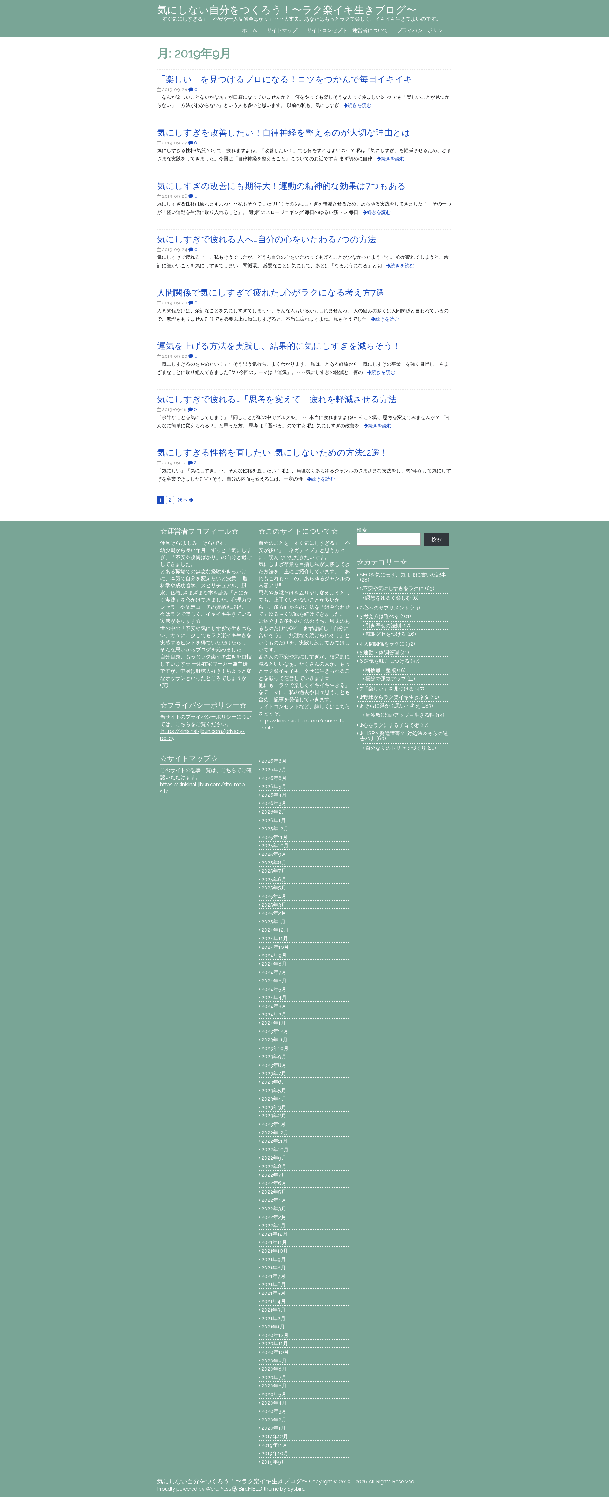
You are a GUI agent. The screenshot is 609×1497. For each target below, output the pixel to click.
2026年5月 (273, 786)
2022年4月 (273, 1200)
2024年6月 (274, 981)
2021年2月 (273, 1318)
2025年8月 (273, 863)
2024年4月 (274, 998)
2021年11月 (274, 1242)
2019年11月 (274, 1445)
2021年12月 (274, 1234)
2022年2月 (273, 1217)
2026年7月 (273, 770)
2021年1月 (273, 1327)
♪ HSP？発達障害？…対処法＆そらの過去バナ (404, 736)
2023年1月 (273, 1124)
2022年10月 (275, 1150)
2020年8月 (274, 1369)
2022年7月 (273, 1175)
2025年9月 (273, 854)
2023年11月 (274, 1040)
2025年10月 (275, 845)
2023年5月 (273, 1091)
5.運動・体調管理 (379, 652)
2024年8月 (274, 964)
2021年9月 (273, 1259)
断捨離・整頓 (380, 670)
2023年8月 (273, 1065)
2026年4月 (274, 795)
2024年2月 (273, 1014)
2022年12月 (274, 1133)
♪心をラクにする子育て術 (389, 725)
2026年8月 (274, 761)
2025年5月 (273, 888)
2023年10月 (275, 1048)
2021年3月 (273, 1310)
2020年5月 (273, 1394)
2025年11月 (274, 837)
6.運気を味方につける (384, 661)
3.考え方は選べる (379, 616)
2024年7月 (273, 972)
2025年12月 (274, 829)
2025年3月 (273, 905)
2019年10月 (274, 1453)
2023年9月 (273, 1057)
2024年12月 (275, 930)
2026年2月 (273, 812)
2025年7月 (273, 871)
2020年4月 (274, 1403)
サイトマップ (282, 30)
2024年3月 (273, 1006)
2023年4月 (273, 1099)
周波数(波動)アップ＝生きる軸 (400, 715)
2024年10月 (275, 947)
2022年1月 (273, 1225)
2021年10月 (274, 1251)
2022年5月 (273, 1192)
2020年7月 (273, 1377)
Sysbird (296, 1489)
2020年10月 (275, 1352)
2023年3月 (273, 1107)
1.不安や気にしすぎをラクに (392, 588)
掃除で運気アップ (385, 679)
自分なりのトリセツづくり (395, 748)
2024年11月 (274, 938)
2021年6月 (273, 1284)
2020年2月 (273, 1420)
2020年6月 (274, 1386)
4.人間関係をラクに (382, 644)
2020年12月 (275, 1335)
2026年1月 (273, 820)
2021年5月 (273, 1293)
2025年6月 (273, 879)
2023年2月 (273, 1116)
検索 (362, 530)
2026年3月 (273, 803)
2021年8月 (273, 1268)
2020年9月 (274, 1361)
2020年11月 (274, 1344)
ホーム (249, 30)
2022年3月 (273, 1209)
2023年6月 (273, 1082)
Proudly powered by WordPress (194, 1489)
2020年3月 (273, 1411)
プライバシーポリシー (422, 30)
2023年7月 (273, 1073)
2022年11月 (274, 1141)
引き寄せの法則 (383, 625)
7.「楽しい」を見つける (387, 689)
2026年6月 (274, 778)
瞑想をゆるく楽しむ (388, 598)
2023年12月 (274, 1031)
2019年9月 (273, 1462)
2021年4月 (273, 1301)
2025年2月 (273, 913)
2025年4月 (273, 896)
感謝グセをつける (385, 634)
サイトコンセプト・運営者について (347, 30)
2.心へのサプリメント (384, 608)
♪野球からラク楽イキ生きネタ (394, 697)
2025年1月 (273, 922)
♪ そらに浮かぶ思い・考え (390, 706)
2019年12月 (274, 1437)
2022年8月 (273, 1166)
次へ (183, 500)
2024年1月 (273, 1023)
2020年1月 (273, 1428)
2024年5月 (273, 989)
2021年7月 (273, 1276)
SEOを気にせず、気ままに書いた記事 (403, 575)
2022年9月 (273, 1158)
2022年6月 (273, 1183)
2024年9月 (274, 955)
